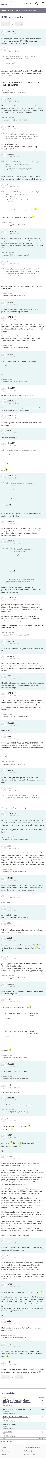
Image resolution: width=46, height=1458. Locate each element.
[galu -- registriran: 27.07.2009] (3, 49)
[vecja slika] (16, 365)
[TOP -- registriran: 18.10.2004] (3, 846)
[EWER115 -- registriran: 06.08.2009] (3, 232)
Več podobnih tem (6, 1441)
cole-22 (10, 98)
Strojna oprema (14, 1406)
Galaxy (5, 1434)
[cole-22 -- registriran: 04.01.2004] (3, 99)
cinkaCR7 (11, 388)
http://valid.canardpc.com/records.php (15, 917)
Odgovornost (6, 1451)
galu (9, 48)
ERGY (9, 938)
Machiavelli (6, 1419)
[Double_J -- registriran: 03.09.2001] (3, 771)
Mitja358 (10, 31)
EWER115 (11, 231)
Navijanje (12, 1413)
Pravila (4, 1447)
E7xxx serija (7, 1432)
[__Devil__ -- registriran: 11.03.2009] (3, 1363)
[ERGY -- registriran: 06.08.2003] (3, 938)
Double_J (11, 770)
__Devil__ (11, 1362)
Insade (10, 1156)
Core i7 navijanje (9, 1424)
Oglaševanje (28, 1451)
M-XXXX (10, 878)
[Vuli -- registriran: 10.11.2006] (3, 896)
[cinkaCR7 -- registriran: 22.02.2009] (3, 389)
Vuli (8, 895)
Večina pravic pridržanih (32, 1447)
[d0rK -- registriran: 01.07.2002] (3, 1086)
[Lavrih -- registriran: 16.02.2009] (3, 908)
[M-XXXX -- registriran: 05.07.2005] (3, 879)
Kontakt (4, 1455)
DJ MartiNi (6, 1411)
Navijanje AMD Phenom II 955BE (15, 1417)
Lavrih (10, 908)
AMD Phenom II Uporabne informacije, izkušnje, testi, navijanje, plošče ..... (17, 1401)
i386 (9, 676)
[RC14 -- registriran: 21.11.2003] (3, 1285)
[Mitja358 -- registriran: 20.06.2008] (3, 32)
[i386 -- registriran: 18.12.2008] (3, 676)
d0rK (9, 1085)
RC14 (9, 1284)
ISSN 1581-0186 (29, 1455)
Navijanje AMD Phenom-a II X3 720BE (17, 1409)
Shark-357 (6, 1426)
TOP (9, 845)
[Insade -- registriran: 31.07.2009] (3, 1157)
